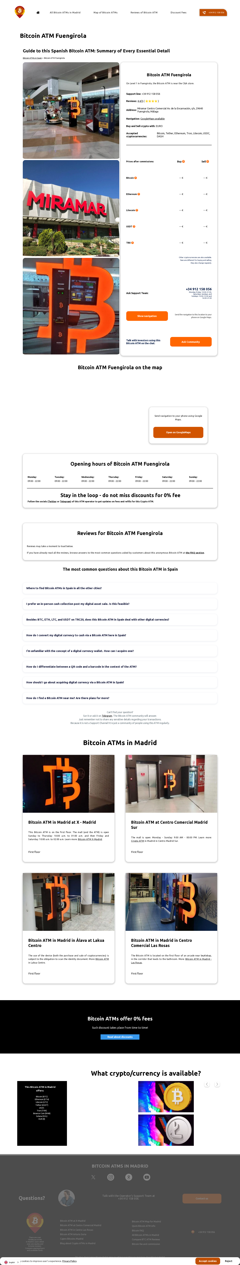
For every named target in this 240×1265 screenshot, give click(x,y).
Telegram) (65, 501)
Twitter (52, 501)
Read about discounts (120, 1037)
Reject (228, 1261)
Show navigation (147, 316)
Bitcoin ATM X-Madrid (90, 839)
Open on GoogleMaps (178, 432)
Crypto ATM (137, 841)
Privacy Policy (69, 1261)
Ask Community (191, 341)
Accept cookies (208, 1261)
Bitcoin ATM (102, 959)
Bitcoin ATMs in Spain (32, 58)
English (12, 1262)
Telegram (107, 715)
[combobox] (11, 1262)
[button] (206, 1084)
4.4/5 (140, 101)
